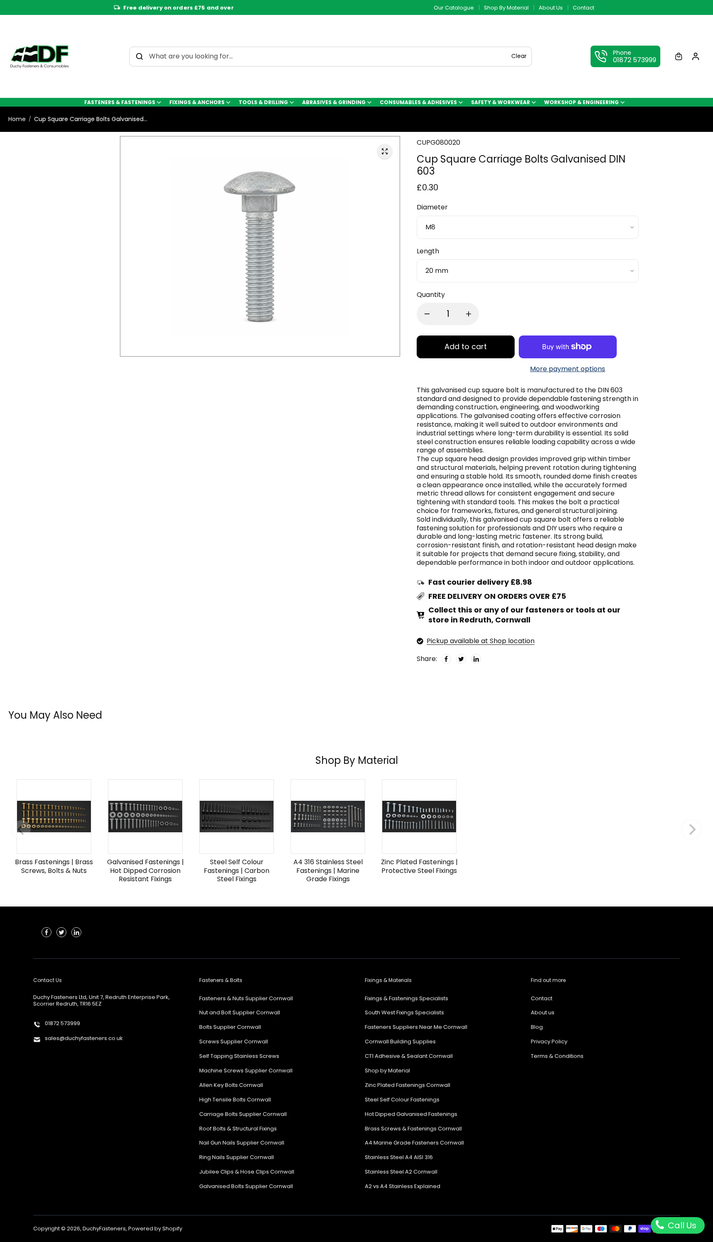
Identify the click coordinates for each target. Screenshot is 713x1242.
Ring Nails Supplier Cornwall (236, 1157)
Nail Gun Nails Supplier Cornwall (241, 1143)
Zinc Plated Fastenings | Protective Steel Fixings (419, 866)
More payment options (567, 369)
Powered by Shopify (155, 1228)
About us (542, 1012)
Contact (583, 8)
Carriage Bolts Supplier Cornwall (243, 1114)
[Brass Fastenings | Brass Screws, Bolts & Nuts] (54, 816)
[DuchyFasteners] (39, 56)
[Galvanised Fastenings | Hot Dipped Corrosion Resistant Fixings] (145, 816)
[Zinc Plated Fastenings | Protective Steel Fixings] (419, 816)
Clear (519, 56)
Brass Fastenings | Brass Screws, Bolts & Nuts (54, 866)
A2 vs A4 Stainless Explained (402, 1186)
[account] (695, 56)
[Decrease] (427, 314)
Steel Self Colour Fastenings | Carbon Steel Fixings (236, 870)
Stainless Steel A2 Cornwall (401, 1172)
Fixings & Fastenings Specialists (406, 998)
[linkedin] (76, 932)
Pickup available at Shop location (481, 641)
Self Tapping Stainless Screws (239, 1056)
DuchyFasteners (104, 1228)
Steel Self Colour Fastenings (402, 1099)
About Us (551, 8)
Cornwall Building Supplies (400, 1041)
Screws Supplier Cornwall (233, 1041)
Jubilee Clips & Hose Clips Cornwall (246, 1172)
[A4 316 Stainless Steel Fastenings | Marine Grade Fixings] (328, 816)
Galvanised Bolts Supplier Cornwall (246, 1186)
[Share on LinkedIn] (476, 659)
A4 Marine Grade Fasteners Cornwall (414, 1143)
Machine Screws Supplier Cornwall (246, 1070)
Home (17, 119)
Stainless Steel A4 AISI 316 (399, 1157)
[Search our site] (139, 56)
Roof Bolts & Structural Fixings (238, 1129)
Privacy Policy (549, 1041)
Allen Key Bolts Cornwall (231, 1085)
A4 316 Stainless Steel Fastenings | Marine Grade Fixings (328, 870)
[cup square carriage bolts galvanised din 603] (385, 151)
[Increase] (468, 314)
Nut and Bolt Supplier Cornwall (239, 1012)
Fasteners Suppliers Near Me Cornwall (416, 1027)
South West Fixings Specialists (404, 1012)
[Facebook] (446, 659)
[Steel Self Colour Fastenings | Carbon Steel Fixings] (236, 816)
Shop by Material (387, 1070)
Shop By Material (506, 8)
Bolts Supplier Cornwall (230, 1027)
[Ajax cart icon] (678, 56)
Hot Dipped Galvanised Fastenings (411, 1114)
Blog (537, 1027)
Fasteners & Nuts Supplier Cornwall (246, 998)
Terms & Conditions (557, 1056)
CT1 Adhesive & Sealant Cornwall (409, 1056)
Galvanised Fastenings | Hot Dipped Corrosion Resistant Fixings (145, 870)
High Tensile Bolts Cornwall (235, 1099)
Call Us (681, 1225)
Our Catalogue (454, 8)
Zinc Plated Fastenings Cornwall (407, 1085)
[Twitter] (461, 659)
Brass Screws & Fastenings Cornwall (413, 1129)
